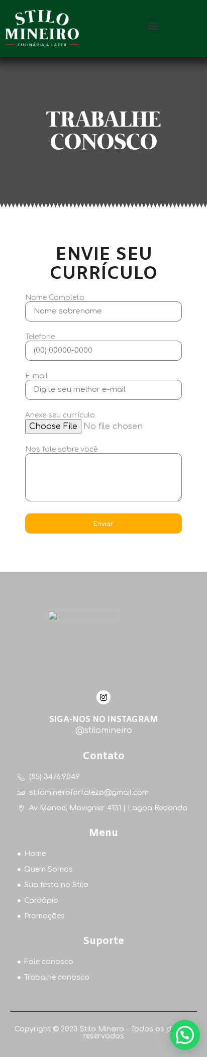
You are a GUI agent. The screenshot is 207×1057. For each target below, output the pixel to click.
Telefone (40, 337)
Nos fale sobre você (61, 449)
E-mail (36, 376)
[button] (153, 25)
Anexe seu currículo (60, 415)
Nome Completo (54, 297)
